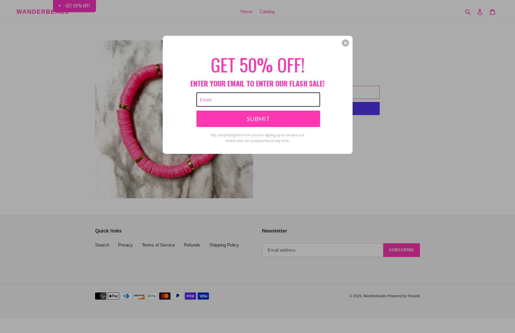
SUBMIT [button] (258, 118)
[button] (345, 43)
